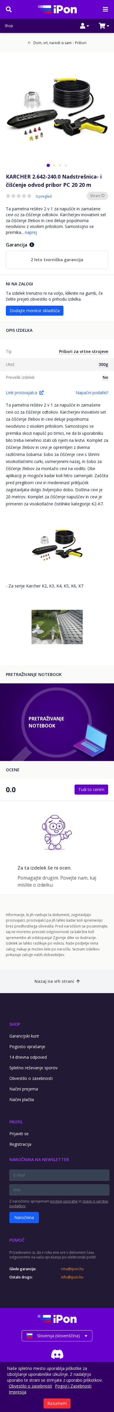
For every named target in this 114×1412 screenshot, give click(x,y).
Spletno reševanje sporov (33, 1067)
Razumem (57, 1403)
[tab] (48, 165)
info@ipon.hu (72, 1277)
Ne (105, 377)
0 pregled (44, 196)
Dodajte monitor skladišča (35, 310)
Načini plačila (21, 1099)
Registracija (20, 1144)
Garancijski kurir (24, 1036)
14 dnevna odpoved (28, 1057)
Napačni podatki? (92, 392)
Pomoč (17, 1240)
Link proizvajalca (21, 392)
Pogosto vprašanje (27, 1046)
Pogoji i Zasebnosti (73, 1386)
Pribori (80, 43)
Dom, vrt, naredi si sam (52, 43)
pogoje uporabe (64, 1201)
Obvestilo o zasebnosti (31, 1078)
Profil (16, 1122)
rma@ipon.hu (72, 1269)
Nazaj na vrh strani (54, 981)
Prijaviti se (19, 1133)
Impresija (17, 1392)
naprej (31, 232)
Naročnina (24, 1217)
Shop (9, 26)
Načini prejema (23, 1089)
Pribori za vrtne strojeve (83, 351)
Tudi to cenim (91, 789)
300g (103, 364)
